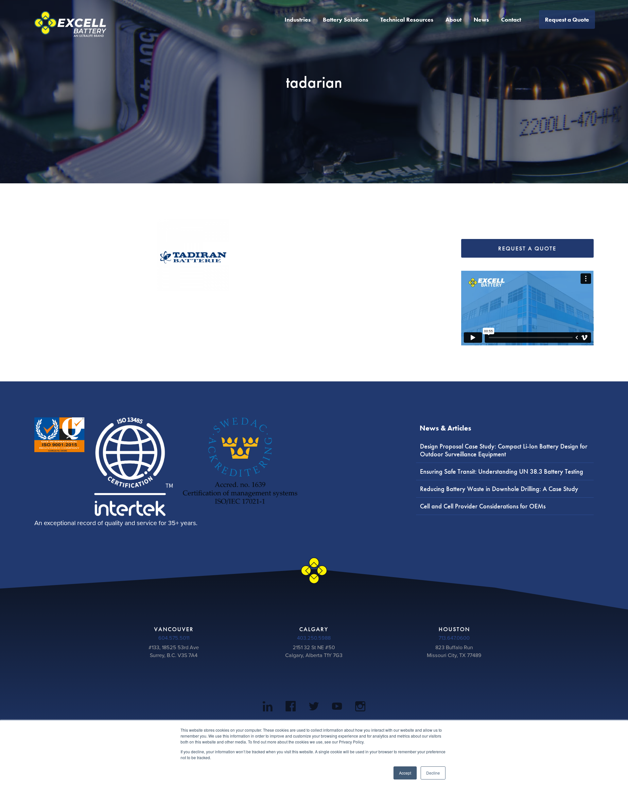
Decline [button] (433, 773)
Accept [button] (405, 773)
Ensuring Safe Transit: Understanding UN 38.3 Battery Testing (501, 471)
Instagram (360, 708)
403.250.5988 (314, 638)
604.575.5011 (173, 638)
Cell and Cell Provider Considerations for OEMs (483, 506)
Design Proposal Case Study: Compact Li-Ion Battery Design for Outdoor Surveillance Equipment (503, 450)
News (481, 19)
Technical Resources (406, 19)
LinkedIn (267, 708)
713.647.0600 (454, 638)
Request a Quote (567, 19)
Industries (298, 19)
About (453, 19)
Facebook (291, 708)
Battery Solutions (345, 19)
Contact (511, 19)
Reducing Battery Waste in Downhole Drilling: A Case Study (499, 489)
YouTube (337, 708)
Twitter (314, 708)
